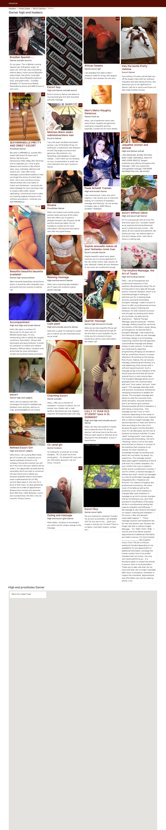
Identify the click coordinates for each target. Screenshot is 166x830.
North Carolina (39, 8)
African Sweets (94, 65)
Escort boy (54, 87)
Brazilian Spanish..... (22, 57)
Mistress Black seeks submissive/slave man (60, 134)
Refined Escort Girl (21, 447)
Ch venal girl (54, 444)
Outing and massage (59, 515)
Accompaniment (20, 322)
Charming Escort (57, 395)
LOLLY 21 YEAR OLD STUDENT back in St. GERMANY (97, 414)
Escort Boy (91, 508)
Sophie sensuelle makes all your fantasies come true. (101, 248)
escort (14, 394)
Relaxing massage (58, 277)
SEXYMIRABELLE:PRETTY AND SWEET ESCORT (25, 144)
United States (24, 8)
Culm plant (53, 323)
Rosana (51, 205)
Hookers (12, 8)
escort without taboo (135, 212)
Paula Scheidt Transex (98, 188)
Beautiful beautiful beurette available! (26, 273)
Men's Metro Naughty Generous (98, 112)
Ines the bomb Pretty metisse (134, 67)
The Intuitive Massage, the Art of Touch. (138, 272)
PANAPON (13, 3)
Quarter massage (95, 320)
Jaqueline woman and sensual (135, 146)
